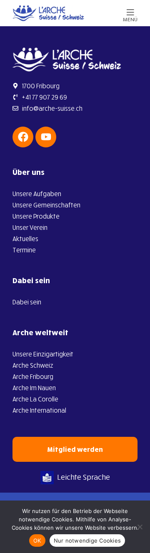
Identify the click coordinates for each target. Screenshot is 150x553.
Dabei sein (31, 280)
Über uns (28, 172)
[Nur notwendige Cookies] (139, 527)
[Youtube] (45, 137)
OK (37, 540)
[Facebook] (22, 137)
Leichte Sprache (83, 476)
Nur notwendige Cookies (87, 540)
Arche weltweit (40, 332)
